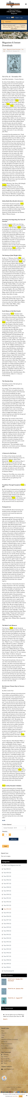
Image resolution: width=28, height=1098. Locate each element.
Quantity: (4, 831)
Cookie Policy (15, 1096)
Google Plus (7, 1059)
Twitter (6, 1056)
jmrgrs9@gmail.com (9, 1069)
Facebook (6, 1054)
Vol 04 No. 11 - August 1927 (15, 998)
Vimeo (5, 1063)
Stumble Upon (7, 1061)
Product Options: (7, 824)
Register (17, 17)
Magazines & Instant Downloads (13, 49)
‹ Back (5, 846)
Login (21, 17)
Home (4, 49)
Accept (20, 1096)
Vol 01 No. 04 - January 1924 (15, 988)
